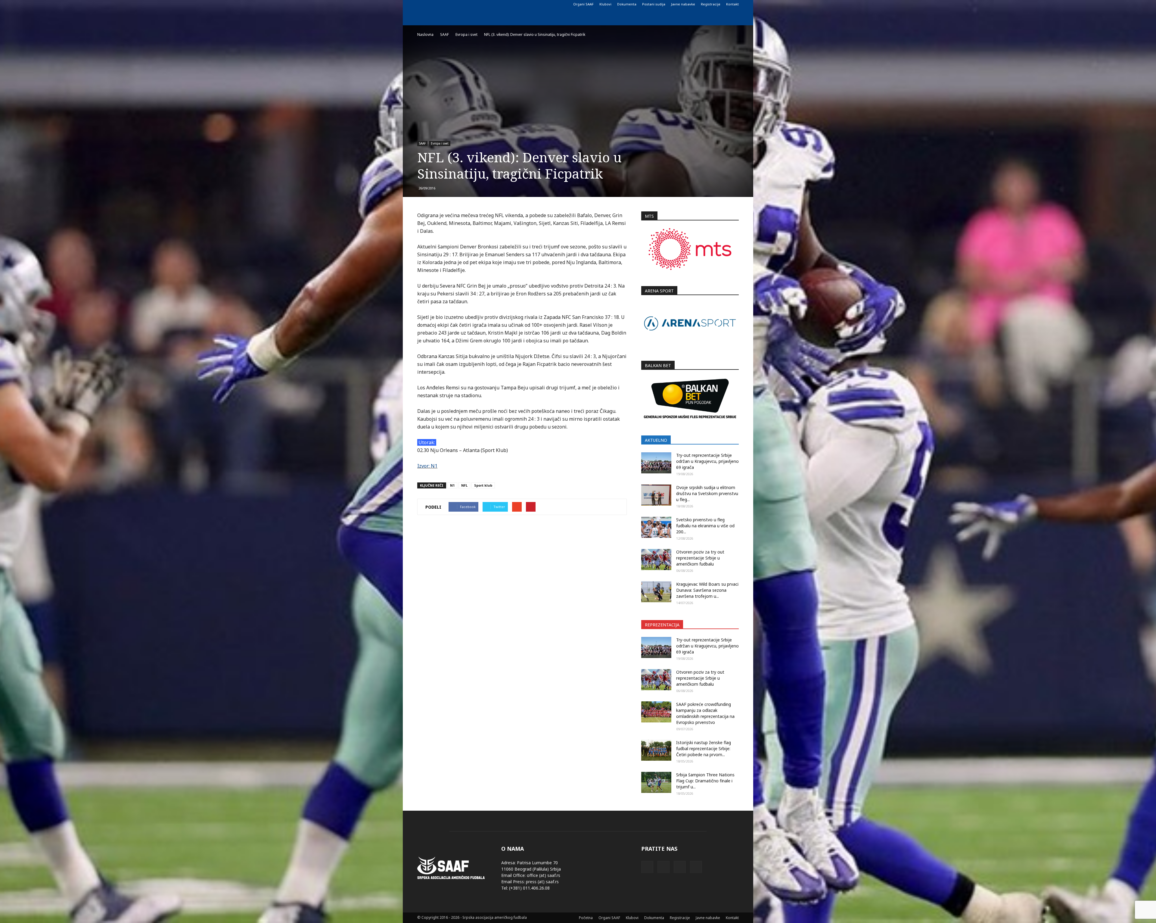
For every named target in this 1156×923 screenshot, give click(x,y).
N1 (452, 485)
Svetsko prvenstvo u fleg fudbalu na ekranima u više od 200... (705, 526)
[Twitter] (441, 4)
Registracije (710, 4)
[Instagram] (431, 4)
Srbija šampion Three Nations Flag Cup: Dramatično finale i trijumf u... (705, 781)
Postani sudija (653, 4)
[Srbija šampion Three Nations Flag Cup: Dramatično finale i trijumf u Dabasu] (656, 782)
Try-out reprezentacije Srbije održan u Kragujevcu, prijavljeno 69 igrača (707, 461)
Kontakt (732, 4)
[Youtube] (451, 4)
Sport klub (483, 485)
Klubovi (605, 4)
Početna (586, 917)
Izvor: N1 (427, 466)
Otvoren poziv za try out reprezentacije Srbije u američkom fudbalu (700, 558)
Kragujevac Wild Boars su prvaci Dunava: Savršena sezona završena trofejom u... (707, 590)
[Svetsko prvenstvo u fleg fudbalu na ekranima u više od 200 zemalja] (656, 527)
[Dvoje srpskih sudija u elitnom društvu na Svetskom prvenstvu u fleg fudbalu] (656, 495)
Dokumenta (626, 4)
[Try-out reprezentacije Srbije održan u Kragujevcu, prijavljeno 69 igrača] (656, 462)
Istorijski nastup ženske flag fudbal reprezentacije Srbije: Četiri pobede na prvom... (703, 748)
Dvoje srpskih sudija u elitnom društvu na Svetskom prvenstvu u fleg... (707, 493)
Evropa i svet (440, 143)
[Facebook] (421, 4)
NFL (464, 485)
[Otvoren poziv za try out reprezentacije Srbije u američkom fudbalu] (656, 559)
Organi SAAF (583, 4)
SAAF (422, 143)
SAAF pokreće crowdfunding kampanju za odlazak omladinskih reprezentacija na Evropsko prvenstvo (705, 713)
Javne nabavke (683, 4)
